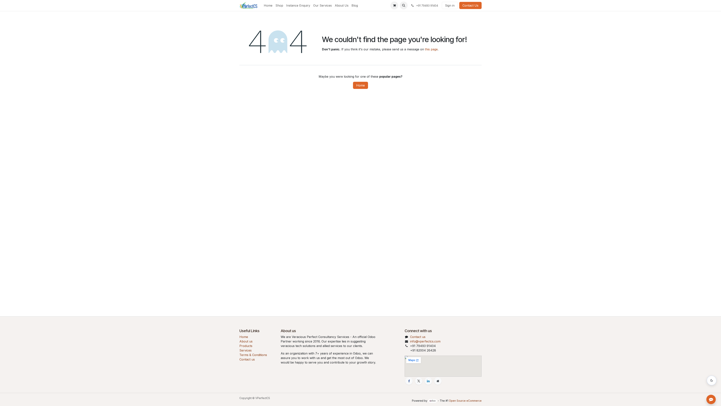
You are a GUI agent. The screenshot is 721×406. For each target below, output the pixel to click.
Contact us (247, 359)
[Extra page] (438, 381)
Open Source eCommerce (465, 400)
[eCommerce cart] (394, 5)
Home (360, 85)
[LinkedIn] (428, 381)
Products (245, 346)
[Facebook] (409, 381)
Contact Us (470, 5)
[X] (418, 381)
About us (246, 341)
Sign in (450, 5)
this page (431, 49)
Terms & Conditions (253, 355)
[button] (404, 5)
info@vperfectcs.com (425, 341)
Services (245, 350)
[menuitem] (268, 5)
